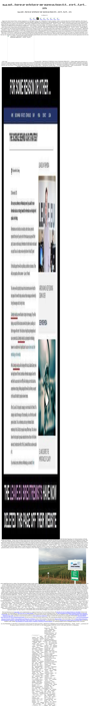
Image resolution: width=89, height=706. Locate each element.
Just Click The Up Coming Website (25, 613)
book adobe (16, 612)
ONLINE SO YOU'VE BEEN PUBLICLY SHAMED (68, 612)
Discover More (58, 618)
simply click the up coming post (40, 615)
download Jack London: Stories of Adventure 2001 (71, 620)
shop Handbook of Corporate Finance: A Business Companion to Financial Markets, (34, 621)
